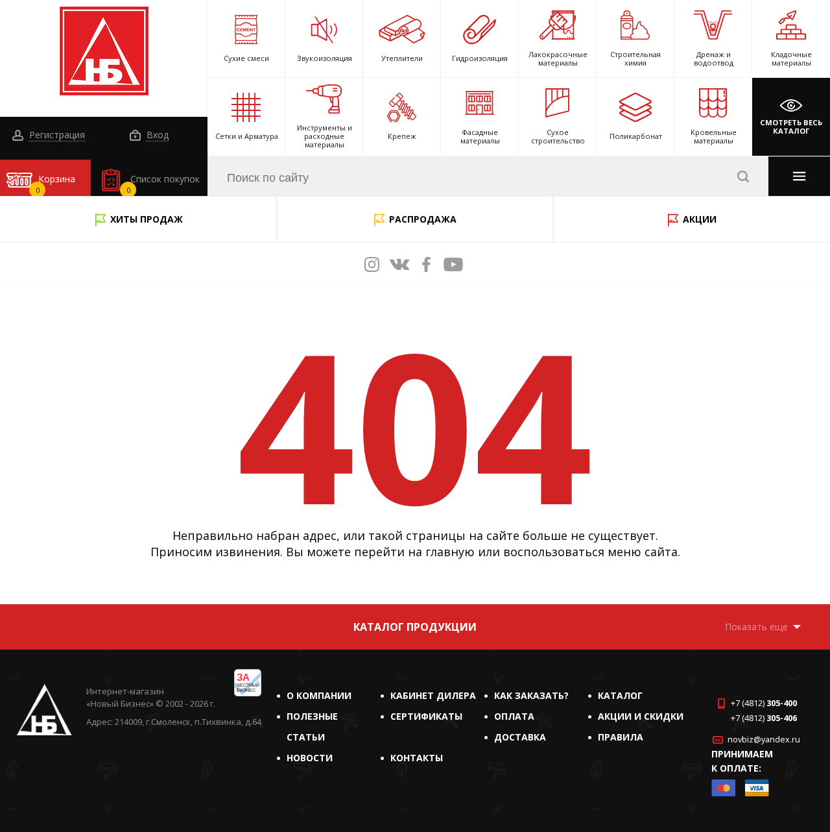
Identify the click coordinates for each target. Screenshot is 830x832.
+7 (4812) (764, 703)
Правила (620, 737)
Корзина (56, 184)
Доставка (520, 737)
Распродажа (422, 219)
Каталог (620, 695)
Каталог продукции (415, 627)
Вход (156, 135)
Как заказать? (531, 695)
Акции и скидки (640, 716)
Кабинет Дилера (433, 695)
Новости (310, 758)
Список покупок (163, 184)
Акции (700, 219)
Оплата (514, 716)
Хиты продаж (146, 219)
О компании (319, 695)
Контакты (416, 758)
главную (450, 551)
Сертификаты (426, 716)
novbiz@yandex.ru (764, 739)
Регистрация (56, 135)
